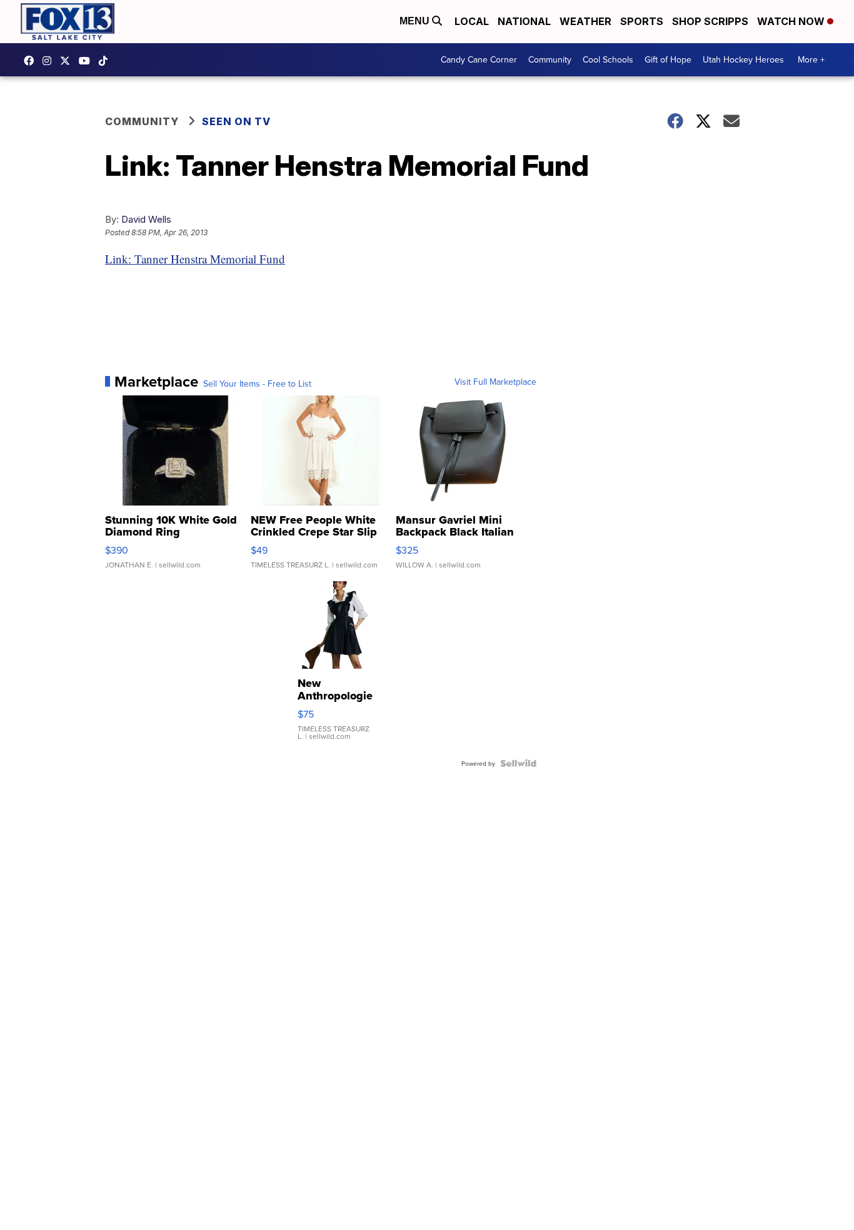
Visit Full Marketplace (495, 381)
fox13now (50, 61)
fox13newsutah (32, 61)
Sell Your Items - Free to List (257, 383)
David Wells (146, 219)
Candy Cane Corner (479, 59)
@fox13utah (106, 61)
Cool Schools (608, 59)
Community (549, 59)
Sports (641, 21)
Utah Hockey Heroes (743, 59)
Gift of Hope (668, 59)
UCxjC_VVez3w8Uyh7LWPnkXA (87, 61)
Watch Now (792, 21)
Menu (415, 21)
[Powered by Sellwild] (518, 763)
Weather (585, 21)
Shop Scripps (710, 21)
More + (811, 59)
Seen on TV (236, 121)
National (524, 21)
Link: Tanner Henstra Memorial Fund (195, 259)
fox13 (68, 61)
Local (472, 21)
